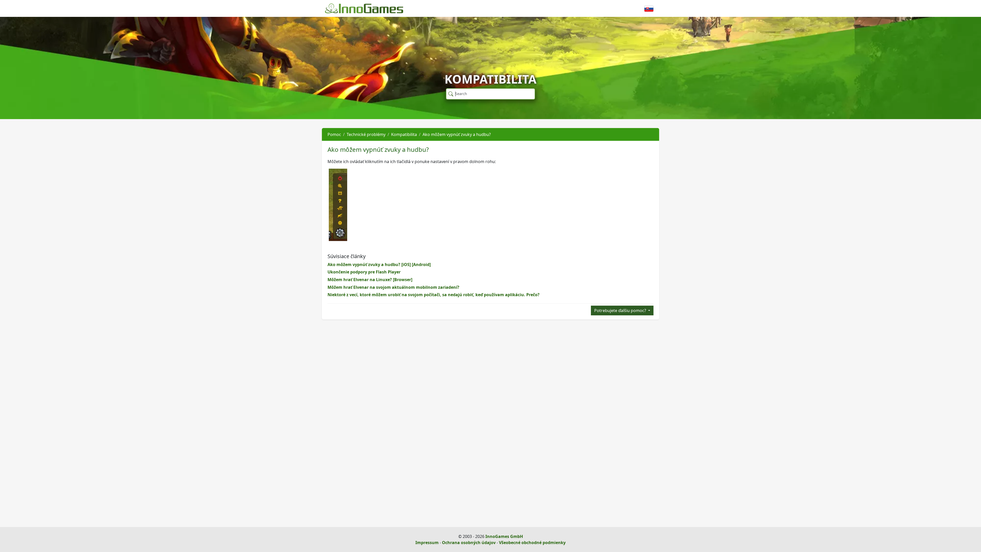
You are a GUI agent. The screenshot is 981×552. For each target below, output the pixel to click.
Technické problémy (366, 134)
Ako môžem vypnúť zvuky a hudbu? (457, 134)
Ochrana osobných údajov (469, 542)
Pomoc (334, 134)
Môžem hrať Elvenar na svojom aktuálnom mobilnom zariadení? (393, 287)
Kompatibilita (404, 134)
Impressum (427, 542)
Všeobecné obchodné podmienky (532, 542)
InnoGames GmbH (504, 536)
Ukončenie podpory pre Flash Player (364, 272)
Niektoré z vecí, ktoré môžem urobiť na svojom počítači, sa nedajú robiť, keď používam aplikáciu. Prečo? (434, 294)
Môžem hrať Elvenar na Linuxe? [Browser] (370, 279)
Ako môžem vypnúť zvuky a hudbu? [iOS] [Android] (379, 264)
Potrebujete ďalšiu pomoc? (620, 310)
